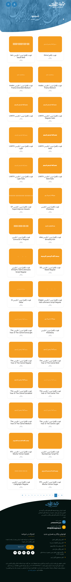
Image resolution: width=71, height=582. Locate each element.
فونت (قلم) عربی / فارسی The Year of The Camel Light (50, 422)
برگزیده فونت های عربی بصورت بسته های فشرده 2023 (52, 553)
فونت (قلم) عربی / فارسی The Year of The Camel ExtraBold (21, 392)
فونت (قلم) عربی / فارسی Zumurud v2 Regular (21, 238)
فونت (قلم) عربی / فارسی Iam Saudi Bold (21, 56)
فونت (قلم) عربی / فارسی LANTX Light (21, 147)
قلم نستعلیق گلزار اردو (57, 557)
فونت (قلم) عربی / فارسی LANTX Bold (50, 147)
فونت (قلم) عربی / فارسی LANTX (21, 115)
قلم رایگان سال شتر (58, 549)
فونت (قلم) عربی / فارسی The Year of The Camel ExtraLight (21, 331)
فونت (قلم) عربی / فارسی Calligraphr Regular (21, 483)
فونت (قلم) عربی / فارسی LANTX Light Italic (21, 177)
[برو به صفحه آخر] (22, 495)
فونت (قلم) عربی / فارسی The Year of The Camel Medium (21, 422)
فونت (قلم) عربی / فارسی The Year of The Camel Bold (50, 361)
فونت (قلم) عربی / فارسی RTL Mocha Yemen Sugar (50, 483)
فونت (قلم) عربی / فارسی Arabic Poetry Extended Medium (21, 86)
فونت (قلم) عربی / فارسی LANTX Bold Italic (50, 177)
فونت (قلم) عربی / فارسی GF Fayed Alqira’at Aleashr (21, 208)
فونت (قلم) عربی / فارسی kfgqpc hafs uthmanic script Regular (50, 301)
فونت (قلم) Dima (50, 55)
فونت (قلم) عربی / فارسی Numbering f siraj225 (50, 453)
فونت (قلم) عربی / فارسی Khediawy (50, 208)
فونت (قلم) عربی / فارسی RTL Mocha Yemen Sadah (21, 453)
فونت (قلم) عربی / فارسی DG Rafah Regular (50, 268)
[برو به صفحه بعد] (25, 495)
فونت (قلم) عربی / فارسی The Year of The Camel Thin (50, 392)
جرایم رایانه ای (32, 570)
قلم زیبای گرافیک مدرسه (57, 543)
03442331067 (56, 523)
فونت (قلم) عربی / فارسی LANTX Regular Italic (50, 117)
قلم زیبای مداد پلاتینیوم (57, 546)
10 (28, 495)
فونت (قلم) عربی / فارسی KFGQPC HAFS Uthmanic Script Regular (21, 270)
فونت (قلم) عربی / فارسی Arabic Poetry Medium (50, 86)
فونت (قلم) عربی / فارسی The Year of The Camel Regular (21, 361)
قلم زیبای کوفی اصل (58, 540)
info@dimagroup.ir (54, 528)
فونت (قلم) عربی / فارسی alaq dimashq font (50, 238)
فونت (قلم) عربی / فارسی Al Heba (21, 301)
